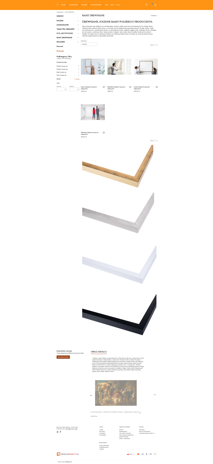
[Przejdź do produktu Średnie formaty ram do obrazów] (119, 66)
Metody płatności (123, 437)
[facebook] (60, 432)
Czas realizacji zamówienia (126, 435)
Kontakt (121, 430)
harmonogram (123, 431)
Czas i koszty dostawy (125, 433)
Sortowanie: (84, 41)
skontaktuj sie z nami (71, 429)
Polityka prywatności (144, 431)
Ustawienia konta (103, 447)
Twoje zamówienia (104, 445)
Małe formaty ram (68, 72)
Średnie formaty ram (68, 69)
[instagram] (58, 432)
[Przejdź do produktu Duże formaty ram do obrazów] (146, 66)
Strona (151, 45)
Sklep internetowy (64, 462)
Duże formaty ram (68, 75)
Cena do (71, 86)
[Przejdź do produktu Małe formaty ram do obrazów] (93, 66)
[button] (57, 5)
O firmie (101, 430)
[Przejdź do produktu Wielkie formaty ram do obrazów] (93, 112)
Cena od (59, 86)
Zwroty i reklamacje (124, 438)
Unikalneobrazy (60, 12)
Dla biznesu (102, 433)
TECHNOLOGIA (102, 435)
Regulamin (142, 430)
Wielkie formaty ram (68, 66)
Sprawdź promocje (63, 357)
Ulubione (101, 449)
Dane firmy (102, 431)
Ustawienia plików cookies (146, 433)
